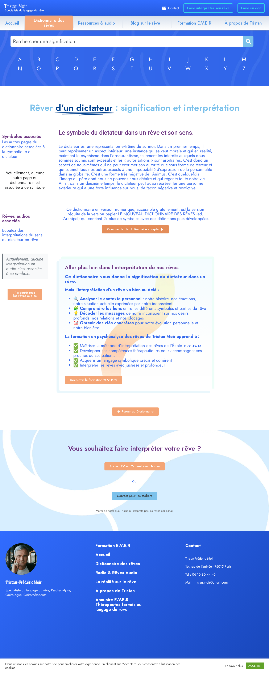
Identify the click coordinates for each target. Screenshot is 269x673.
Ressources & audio (96, 23)
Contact (173, 8)
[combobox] (127, 41)
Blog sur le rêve (145, 23)
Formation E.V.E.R (194, 23)
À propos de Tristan (243, 23)
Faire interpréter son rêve (208, 8)
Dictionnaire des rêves (49, 22)
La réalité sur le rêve (115, 582)
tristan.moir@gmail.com (211, 582)
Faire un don (251, 8)
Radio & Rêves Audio (116, 573)
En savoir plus (234, 666)
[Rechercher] (248, 41)
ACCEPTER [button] (254, 666)
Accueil (12, 23)
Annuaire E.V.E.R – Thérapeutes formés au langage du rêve (118, 605)
